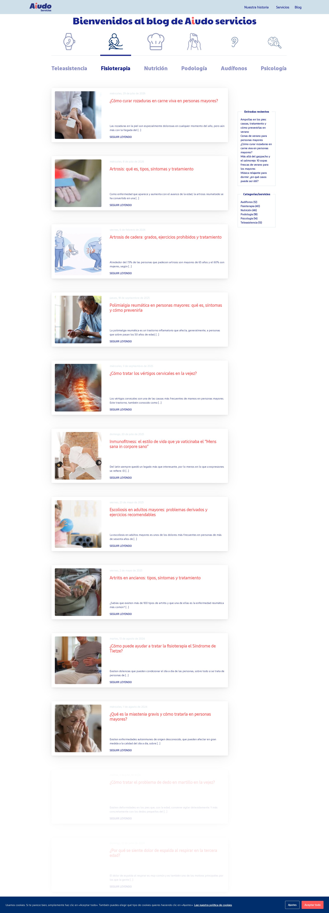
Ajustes (292, 904)
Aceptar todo (312, 904)
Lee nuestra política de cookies (213, 904)
